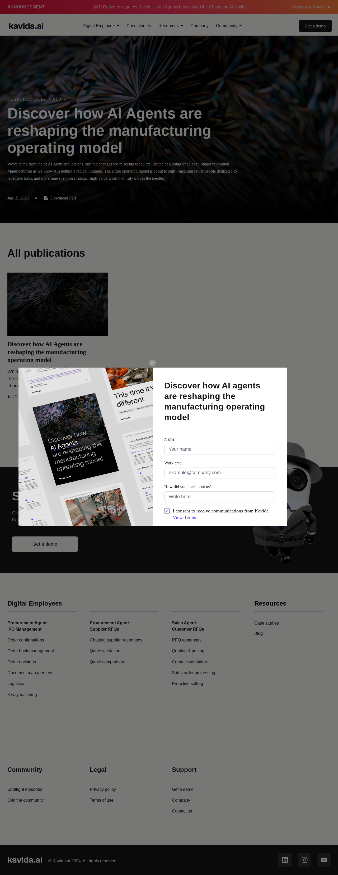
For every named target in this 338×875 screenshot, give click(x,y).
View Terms (184, 517)
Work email (174, 463)
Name (169, 439)
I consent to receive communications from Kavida (221, 514)
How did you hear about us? (188, 486)
